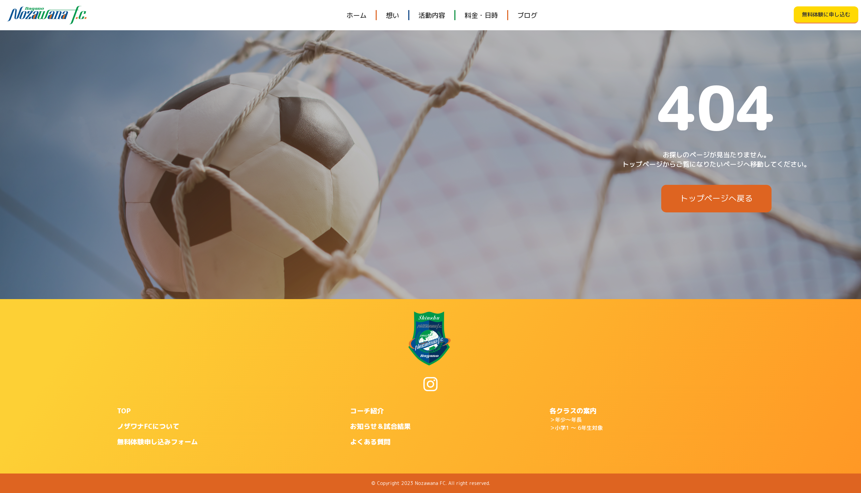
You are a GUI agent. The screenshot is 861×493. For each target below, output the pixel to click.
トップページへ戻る (716, 198)
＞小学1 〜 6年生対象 (576, 428)
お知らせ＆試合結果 (380, 426)
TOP (124, 410)
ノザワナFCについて (148, 426)
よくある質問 (370, 441)
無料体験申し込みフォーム (157, 441)
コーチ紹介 (367, 410)
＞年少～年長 (566, 419)
